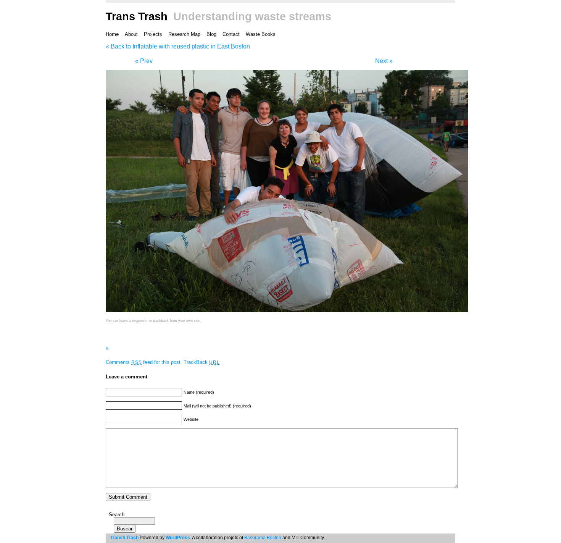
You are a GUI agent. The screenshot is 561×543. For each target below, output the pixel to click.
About (131, 34)
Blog (211, 34)
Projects (153, 34)
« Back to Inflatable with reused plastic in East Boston (178, 46)
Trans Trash (137, 16)
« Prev (144, 61)
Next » (384, 61)
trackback (161, 321)
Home (112, 34)
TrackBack (201, 362)
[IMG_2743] (287, 312)
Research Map (184, 34)
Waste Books (261, 34)
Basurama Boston (262, 537)
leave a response (133, 321)
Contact (231, 34)
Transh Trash (124, 537)
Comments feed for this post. (144, 362)
